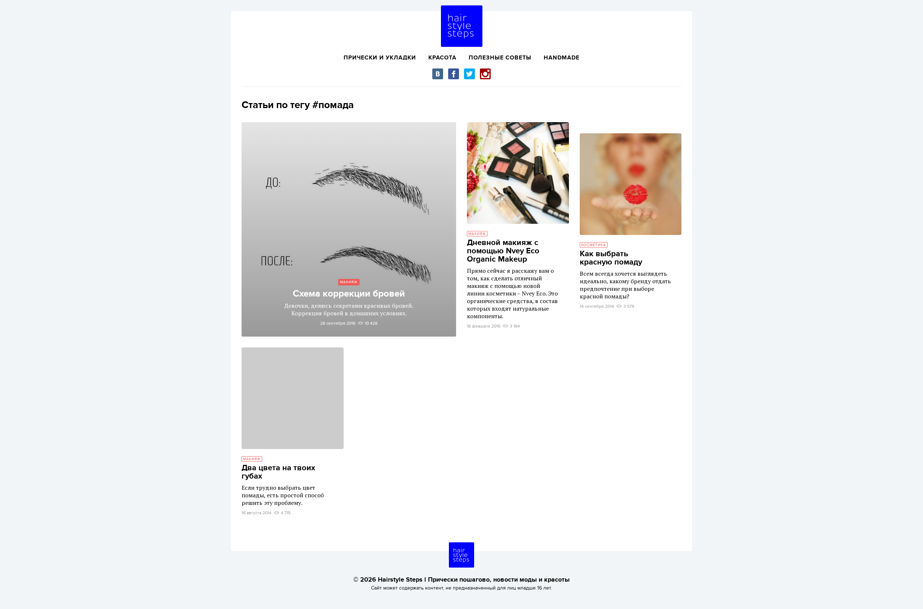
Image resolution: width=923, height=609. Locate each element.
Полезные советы (500, 57)
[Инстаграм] (485, 73)
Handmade (561, 57)
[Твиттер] (469, 73)
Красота (442, 57)
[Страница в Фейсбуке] (453, 73)
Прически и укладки (380, 57)
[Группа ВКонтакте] (437, 73)
